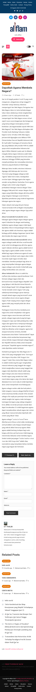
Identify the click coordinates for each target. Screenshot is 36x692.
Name (6, 491)
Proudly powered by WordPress (24, 679)
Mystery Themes (24, 681)
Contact (20, 5)
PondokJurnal (14, 649)
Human (25, 2)
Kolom (30, 2)
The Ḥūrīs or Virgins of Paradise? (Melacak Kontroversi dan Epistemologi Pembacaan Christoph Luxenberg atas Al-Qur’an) (19, 628)
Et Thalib (17, 95)
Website (6, 505)
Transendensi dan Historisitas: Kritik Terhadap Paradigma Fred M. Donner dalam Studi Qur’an (18, 639)
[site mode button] (29, 47)
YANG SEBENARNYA (9, 578)
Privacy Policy (28, 5)
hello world (6, 565)
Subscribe (19, 39)
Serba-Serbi (13, 5)
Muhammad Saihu (20, 568)
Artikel (4, 2)
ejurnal (21, 649)
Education (19, 2)
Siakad (7, 649)
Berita (9, 2)
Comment (7, 473)
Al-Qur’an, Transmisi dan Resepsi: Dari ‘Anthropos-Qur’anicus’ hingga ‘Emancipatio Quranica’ (18, 617)
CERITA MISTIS (7, 590)
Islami (13, 2)
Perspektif (6, 5)
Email (6, 498)
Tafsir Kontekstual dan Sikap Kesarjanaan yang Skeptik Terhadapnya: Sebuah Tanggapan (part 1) (19, 607)
